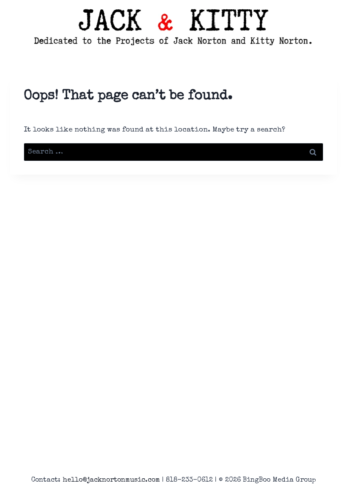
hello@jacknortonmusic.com (111, 480)
